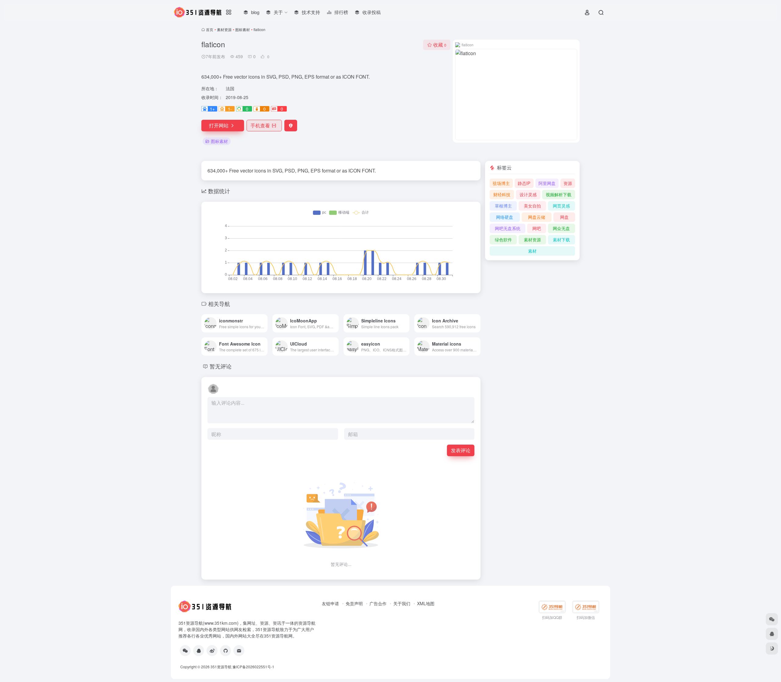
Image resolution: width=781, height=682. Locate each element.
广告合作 (378, 603)
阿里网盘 (547, 183)
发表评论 (460, 450)
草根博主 (503, 206)
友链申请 (330, 603)
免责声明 (354, 603)
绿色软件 (503, 239)
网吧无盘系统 (507, 228)
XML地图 (425, 603)
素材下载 (561, 239)
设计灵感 (528, 194)
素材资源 (224, 29)
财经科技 (501, 194)
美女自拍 (532, 206)
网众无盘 (561, 228)
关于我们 (401, 603)
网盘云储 (536, 217)
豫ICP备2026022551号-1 (253, 666)
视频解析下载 (558, 194)
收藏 (439, 44)
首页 (209, 29)
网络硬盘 (504, 217)
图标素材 (242, 29)
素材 (532, 251)
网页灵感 (561, 206)
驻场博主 (501, 183)
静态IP (524, 183)
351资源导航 (221, 666)
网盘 (564, 217)
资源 (567, 183)
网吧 (536, 228)
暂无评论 (221, 366)
